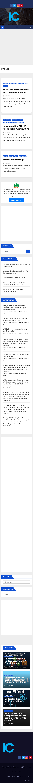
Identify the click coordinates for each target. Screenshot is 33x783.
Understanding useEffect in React (14, 278)
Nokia (26, 83)
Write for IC (27, 780)
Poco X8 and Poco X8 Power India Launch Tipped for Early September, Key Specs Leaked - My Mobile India (16, 407)
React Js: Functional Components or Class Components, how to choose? (15, 716)
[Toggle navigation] (17, 27)
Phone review (6, 122)
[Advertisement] (16, 47)
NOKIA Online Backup (13, 159)
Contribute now (17, 200)
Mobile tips (15, 119)
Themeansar (17, 771)
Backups (5, 156)
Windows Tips (22, 156)
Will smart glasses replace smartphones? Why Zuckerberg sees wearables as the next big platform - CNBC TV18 (16, 382)
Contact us (27, 776)
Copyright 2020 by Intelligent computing (12, 767)
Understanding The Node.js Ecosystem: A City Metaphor (15, 660)
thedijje (7, 96)
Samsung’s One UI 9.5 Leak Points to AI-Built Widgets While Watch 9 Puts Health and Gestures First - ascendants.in (16, 394)
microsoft (21, 83)
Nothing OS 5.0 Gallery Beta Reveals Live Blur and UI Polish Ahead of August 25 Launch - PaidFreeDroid (16, 420)
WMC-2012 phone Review (17, 122)
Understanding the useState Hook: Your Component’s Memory (15, 679)
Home (8, 776)
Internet (5, 83)
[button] (30, 27)
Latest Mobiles (13, 83)
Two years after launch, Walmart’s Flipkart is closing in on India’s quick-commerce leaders (15, 307)
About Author (20, 776)
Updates (5, 86)
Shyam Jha (9, 666)
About (13, 776)
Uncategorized (8, 656)
